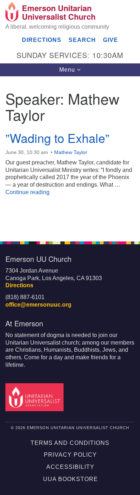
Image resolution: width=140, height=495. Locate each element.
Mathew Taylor (70, 152)
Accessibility (70, 467)
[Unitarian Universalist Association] (35, 397)
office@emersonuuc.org (38, 305)
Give (110, 40)
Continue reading (27, 192)
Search (82, 40)
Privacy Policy (70, 455)
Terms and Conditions (70, 443)
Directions (41, 40)
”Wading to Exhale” (57, 137)
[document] (70, 155)
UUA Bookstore (70, 479)
